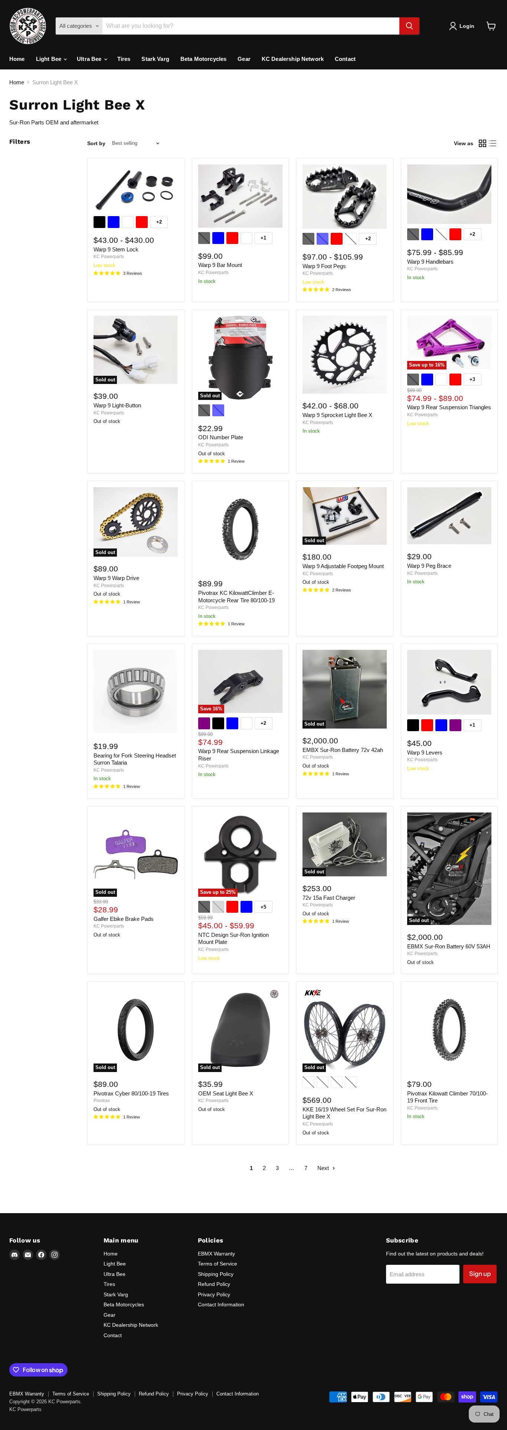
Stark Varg (155, 59)
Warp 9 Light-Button (117, 405)
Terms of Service (217, 1264)
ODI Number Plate (220, 437)
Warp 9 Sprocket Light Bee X (337, 415)
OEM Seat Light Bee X (225, 1093)
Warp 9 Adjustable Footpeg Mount (343, 566)
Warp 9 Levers (424, 752)
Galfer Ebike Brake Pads (124, 919)
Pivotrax (102, 1100)
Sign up (480, 1273)
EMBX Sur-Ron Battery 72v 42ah (342, 750)
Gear (244, 59)
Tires (124, 59)
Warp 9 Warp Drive (116, 578)
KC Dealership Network (293, 59)
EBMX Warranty (216, 1254)
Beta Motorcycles (203, 59)
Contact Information (221, 1304)
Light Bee (49, 59)
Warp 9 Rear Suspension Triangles (449, 407)
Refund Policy (214, 1284)
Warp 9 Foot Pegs (324, 266)
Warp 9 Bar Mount (220, 265)
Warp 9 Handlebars (430, 261)
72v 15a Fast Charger (328, 898)
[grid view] (482, 143)
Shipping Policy (215, 1274)
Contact (345, 59)
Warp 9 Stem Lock (116, 249)
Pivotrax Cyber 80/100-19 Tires (131, 1093)
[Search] (409, 26)
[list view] (493, 143)
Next (323, 1168)
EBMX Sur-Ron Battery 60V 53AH (448, 946)
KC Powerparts (109, 256)
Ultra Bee (90, 59)
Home (17, 59)
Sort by (96, 143)
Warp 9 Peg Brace (429, 566)
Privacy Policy (214, 1294)
